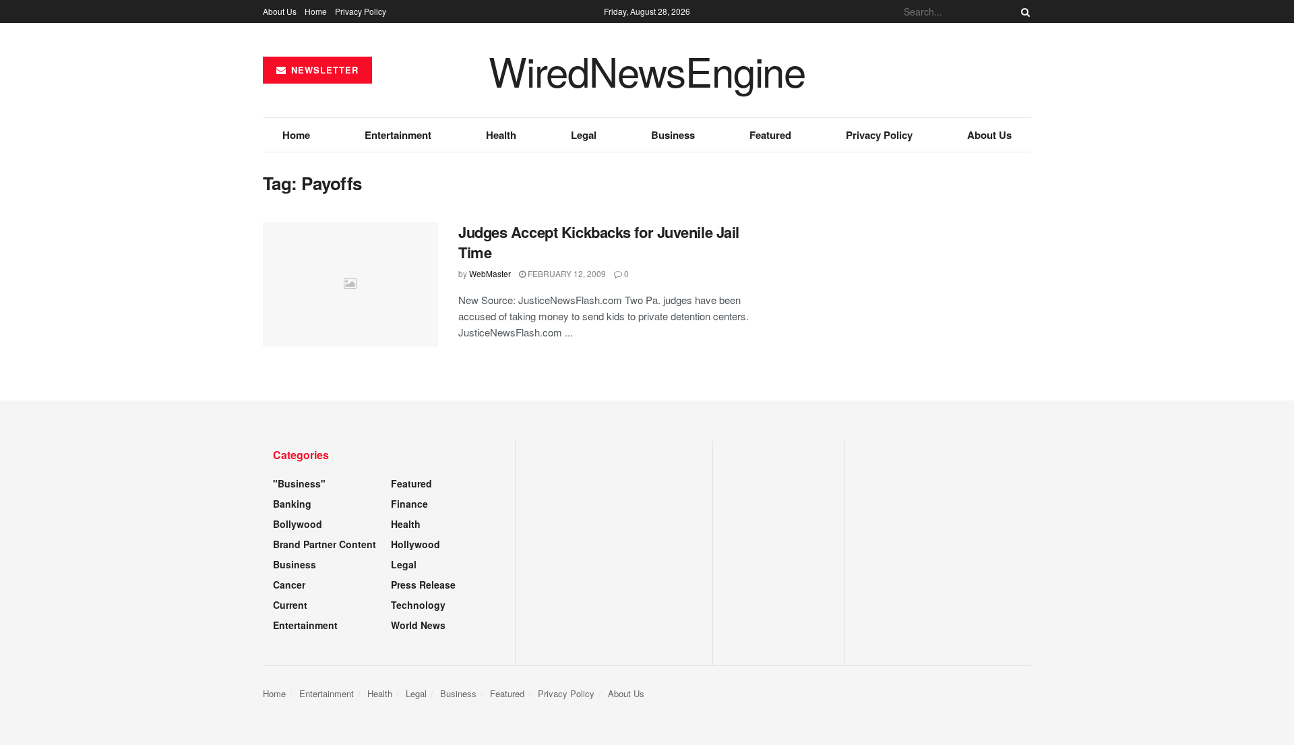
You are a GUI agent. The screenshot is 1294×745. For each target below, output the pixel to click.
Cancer (289, 584)
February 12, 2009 (566, 273)
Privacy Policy (360, 11)
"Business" (299, 483)
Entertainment (398, 134)
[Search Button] (1023, 11)
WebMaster (490, 273)
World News (418, 625)
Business (673, 134)
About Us (280, 11)
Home (316, 11)
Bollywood (297, 524)
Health (501, 134)
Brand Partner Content (324, 544)
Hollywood (415, 544)
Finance (409, 503)
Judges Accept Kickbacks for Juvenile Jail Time (598, 242)
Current (290, 605)
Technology (418, 605)
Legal (583, 134)
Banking (292, 503)
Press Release (423, 584)
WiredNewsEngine (647, 70)
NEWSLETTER (323, 69)
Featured (770, 134)
